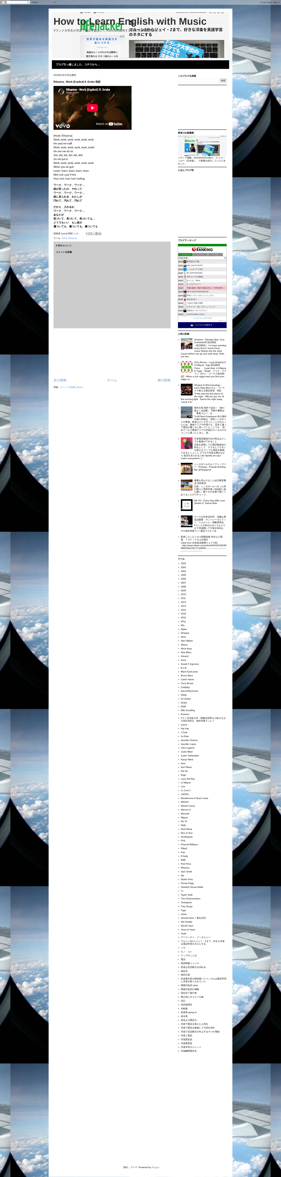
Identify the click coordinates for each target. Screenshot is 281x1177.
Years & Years (188, 929)
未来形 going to (189, 1012)
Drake (184, 702)
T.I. (182, 891)
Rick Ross (186, 863)
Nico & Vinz (187, 833)
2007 (183, 582)
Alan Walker (187, 640)
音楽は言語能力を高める (193, 967)
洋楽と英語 (186, 1035)
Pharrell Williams (189, 844)
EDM (183, 706)
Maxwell (185, 813)
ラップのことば (189, 955)
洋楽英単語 (186, 1043)
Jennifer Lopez (188, 744)
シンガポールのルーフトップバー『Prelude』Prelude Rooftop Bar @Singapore (210, 467)
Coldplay (185, 687)
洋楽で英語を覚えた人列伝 (194, 1024)
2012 (183, 602)
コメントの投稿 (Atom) (71, 387)
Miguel (184, 817)
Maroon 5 (186, 809)
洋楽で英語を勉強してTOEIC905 (197, 1027)
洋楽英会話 (186, 1039)
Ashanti (184, 656)
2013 (183, 606)
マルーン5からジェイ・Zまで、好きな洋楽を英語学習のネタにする (203, 942)
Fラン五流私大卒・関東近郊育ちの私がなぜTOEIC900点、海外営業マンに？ (203, 719)
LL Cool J (185, 790)
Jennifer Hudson (189, 740)
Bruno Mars (187, 675)
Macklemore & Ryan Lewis (194, 798)
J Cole (184, 732)
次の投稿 (60, 380)
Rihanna (72, 238)
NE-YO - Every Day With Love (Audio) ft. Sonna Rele (209, 502)
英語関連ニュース (190, 963)
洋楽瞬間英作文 (189, 1051)
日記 (183, 1000)
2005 (183, 575)
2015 (183, 613)
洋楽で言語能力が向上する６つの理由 (200, 1031)
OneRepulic (187, 837)
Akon (183, 637)
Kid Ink (184, 771)
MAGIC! (185, 802)
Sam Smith (186, 871)
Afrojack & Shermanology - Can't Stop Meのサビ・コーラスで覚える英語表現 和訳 (209, 388)
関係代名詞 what (189, 985)
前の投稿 (164, 380)
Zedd (183, 933)
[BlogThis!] (90, 233)
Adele (184, 629)
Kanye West (187, 759)
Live (183, 786)
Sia (182, 875)
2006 (183, 579)
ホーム (112, 380)
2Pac (183, 621)
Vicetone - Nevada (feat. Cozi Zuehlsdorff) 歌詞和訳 (209, 341)
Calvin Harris (187, 679)
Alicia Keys (186, 648)
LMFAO (185, 794)
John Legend (187, 747)
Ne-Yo (184, 821)
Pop (183, 852)
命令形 (184, 1016)
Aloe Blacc (186, 652)
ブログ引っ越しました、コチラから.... (78, 64)
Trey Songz (187, 906)
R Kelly (184, 856)
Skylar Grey (187, 879)
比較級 (184, 1008)
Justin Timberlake (190, 755)
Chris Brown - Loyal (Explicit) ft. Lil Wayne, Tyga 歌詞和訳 (210, 363)
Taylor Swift (187, 895)
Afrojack (185, 633)
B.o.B (183, 668)
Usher (184, 914)
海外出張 (185, 974)
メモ (183, 947)
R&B (183, 860)
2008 (183, 586)
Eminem (185, 714)
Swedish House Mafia (192, 887)
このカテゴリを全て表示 (202, 318)
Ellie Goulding (188, 710)
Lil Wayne (186, 782)
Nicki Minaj (186, 829)
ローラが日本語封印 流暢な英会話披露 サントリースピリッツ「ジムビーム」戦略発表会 (210, 519)
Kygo (183, 775)
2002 (183, 563)
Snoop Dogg (187, 883)
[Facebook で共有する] (96, 233)
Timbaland (186, 902)
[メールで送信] (87, 233)
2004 (183, 571)
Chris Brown (187, 683)
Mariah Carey (188, 805)
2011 (183, 598)
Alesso (184, 644)
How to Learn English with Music (130, 21)
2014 (183, 610)
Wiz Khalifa (186, 921)
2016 (64, 238)
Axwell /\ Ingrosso (190, 664)
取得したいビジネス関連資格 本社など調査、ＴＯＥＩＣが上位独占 (201, 538)
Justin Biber (187, 751)
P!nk (183, 840)
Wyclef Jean (187, 925)
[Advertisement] (112, 353)
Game (184, 724)
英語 (183, 959)
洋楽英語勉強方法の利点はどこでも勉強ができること (210, 440)
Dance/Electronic (189, 691)
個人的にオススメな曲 (192, 997)
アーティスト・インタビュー (195, 937)
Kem (183, 763)
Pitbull (184, 848)
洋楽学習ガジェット (191, 1047)
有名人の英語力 (189, 1020)
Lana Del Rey (188, 779)
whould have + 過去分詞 (193, 918)
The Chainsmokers (190, 898)
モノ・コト (186, 951)
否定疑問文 (186, 1004)
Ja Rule (185, 736)
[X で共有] (93, 233)
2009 (183, 590)
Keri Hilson (186, 767)
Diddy (184, 695)
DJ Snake (186, 698)
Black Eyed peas (189, 671)
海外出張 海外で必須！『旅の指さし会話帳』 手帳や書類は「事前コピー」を (209, 410)
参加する (222, 321)
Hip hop (185, 728)
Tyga (183, 910)
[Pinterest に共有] (99, 233)
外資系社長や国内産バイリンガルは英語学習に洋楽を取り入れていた (203, 980)
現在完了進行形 (189, 993)
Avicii (183, 660)
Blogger (155, 1167)
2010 (183, 594)
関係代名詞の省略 (190, 989)
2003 (183, 567)
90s (183, 625)
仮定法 (184, 971)
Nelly (183, 825)
